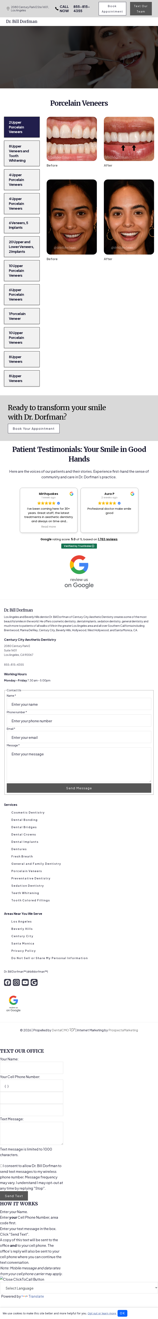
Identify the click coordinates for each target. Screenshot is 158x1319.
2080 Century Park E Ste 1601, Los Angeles (30, 8)
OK (122, 1313)
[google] (34, 982)
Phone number (17, 712)
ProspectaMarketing (123, 1030)
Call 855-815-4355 (104, 64)
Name (11, 695)
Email (11, 728)
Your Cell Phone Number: (20, 1076)
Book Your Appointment (34, 429)
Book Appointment (112, 8)
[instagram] (16, 982)
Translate (36, 1296)
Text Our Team (141, 8)
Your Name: (9, 1059)
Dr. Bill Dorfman (21, 21)
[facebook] (7, 982)
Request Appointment (56, 64)
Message (13, 745)
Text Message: (12, 1119)
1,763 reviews (108, 539)
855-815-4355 (75, 8)
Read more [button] (47, 527)
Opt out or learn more (102, 1313)
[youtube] (25, 982)
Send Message (79, 788)
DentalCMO (61, 1030)
